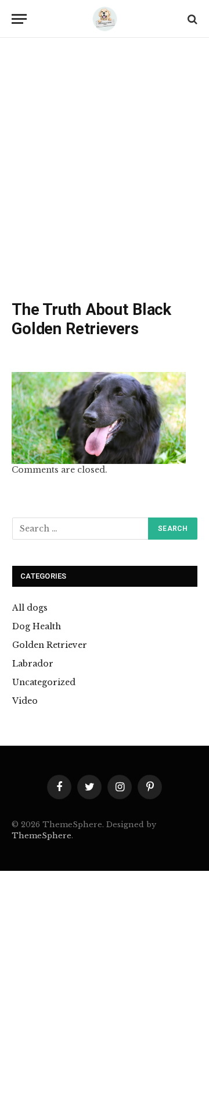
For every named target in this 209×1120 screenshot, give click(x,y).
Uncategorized (43, 682)
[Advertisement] (104, 172)
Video (25, 701)
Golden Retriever (49, 645)
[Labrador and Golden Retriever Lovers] (104, 19)
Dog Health (36, 626)
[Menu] (19, 19)
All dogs (30, 607)
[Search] (191, 19)
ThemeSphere (41, 836)
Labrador (32, 663)
